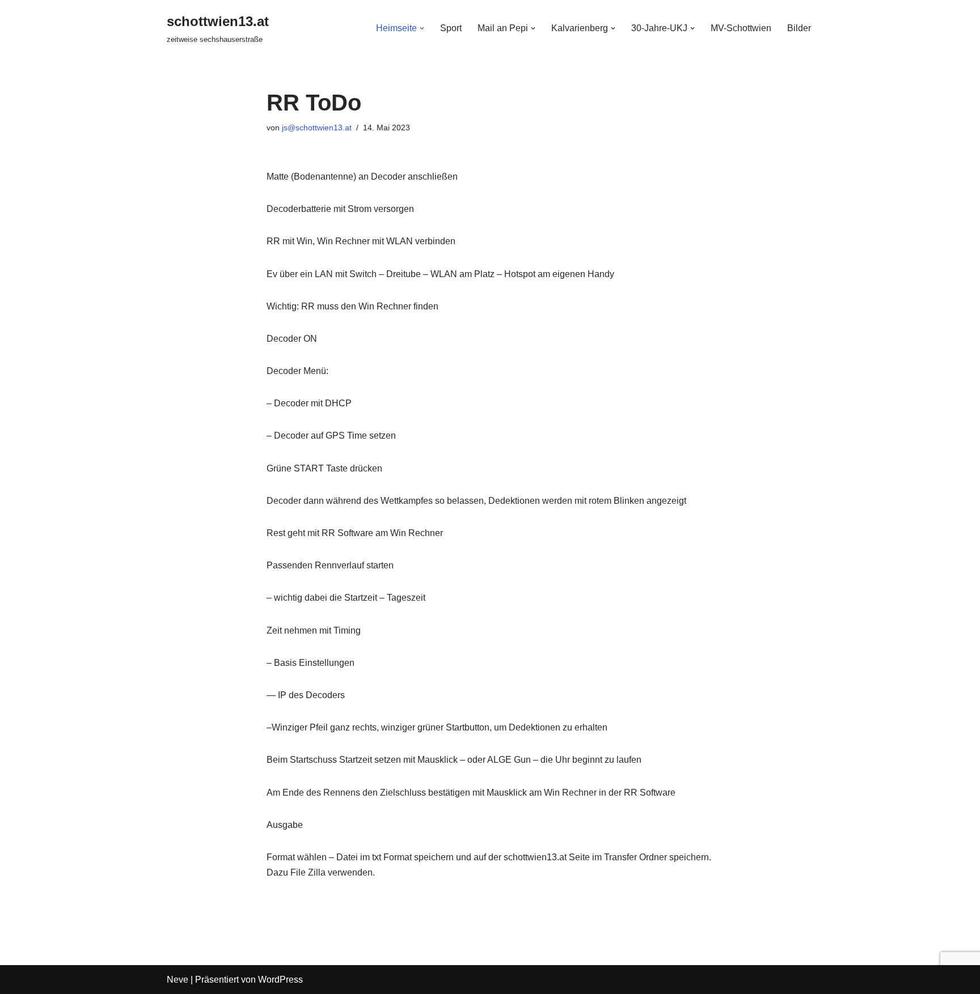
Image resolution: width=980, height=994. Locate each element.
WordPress (280, 979)
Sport (451, 28)
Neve (177, 979)
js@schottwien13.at (317, 127)
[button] (422, 28)
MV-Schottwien (741, 28)
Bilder (799, 28)
